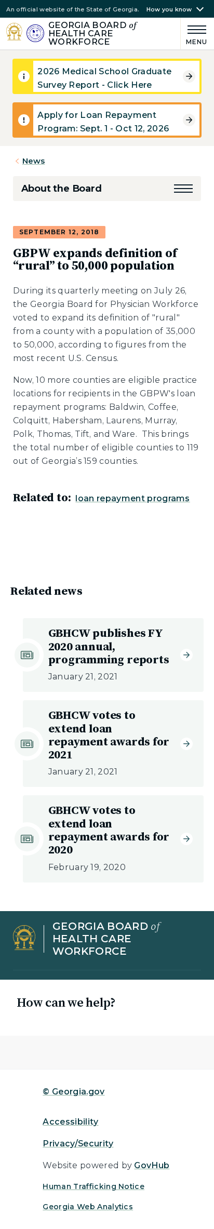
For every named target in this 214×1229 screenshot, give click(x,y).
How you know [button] (169, 9)
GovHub (151, 1165)
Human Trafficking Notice (93, 1186)
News (33, 161)
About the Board (61, 188)
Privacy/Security (78, 1143)
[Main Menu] (194, 33)
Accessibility (70, 1122)
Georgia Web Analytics (88, 1206)
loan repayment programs (132, 498)
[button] (183, 188)
